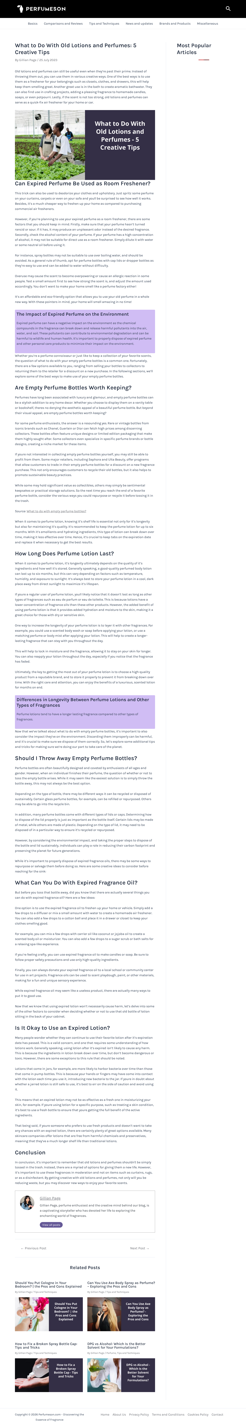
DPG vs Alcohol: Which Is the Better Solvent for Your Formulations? (116, 1346)
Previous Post (33, 1248)
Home (105, 1414)
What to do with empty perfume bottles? (56, 511)
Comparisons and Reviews (63, 23)
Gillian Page (50, 1198)
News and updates (139, 23)
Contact (217, 1414)
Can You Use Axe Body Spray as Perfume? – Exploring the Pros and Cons (121, 1284)
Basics (32, 23)
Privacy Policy (139, 1414)
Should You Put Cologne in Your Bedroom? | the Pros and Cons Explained (48, 1284)
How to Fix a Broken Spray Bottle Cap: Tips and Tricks (46, 1346)
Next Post (139, 1248)
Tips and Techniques (104, 23)
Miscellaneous (207, 23)
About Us (119, 1414)
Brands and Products (175, 23)
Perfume (111, 1353)
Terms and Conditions (168, 1414)
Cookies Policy (198, 1414)
